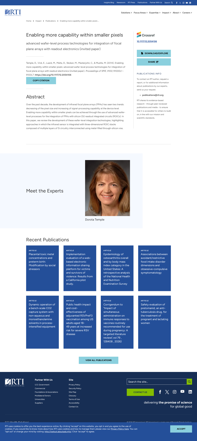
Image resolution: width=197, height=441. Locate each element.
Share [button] (151, 62)
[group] (109, 191)
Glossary (72, 396)
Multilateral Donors (43, 396)
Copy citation (41, 80)
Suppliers (39, 403)
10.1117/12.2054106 (147, 41)
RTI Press (131, 2)
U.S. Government (42, 385)
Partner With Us (156, 2)
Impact (38, 21)
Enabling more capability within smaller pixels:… (79, 21)
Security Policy (75, 388)
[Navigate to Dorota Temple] (107, 188)
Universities (40, 399)
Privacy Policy (74, 385)
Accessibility (74, 403)
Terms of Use (74, 399)
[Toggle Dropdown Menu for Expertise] (159, 13)
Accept (184, 428)
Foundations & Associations (46, 392)
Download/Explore (156, 53)
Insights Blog (109, 2)
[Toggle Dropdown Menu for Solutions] (131, 13)
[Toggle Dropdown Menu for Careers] (191, 13)
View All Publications (99, 360)
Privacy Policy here (120, 429)
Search (167, 3)
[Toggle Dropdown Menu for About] (180, 13)
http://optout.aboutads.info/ (58, 431)
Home (28, 21)
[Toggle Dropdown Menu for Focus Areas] (147, 13)
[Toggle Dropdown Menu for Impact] (170, 13)
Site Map (72, 392)
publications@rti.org (152, 95)
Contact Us (73, 407)
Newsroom (121, 2)
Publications (142, 2)
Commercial (40, 388)
